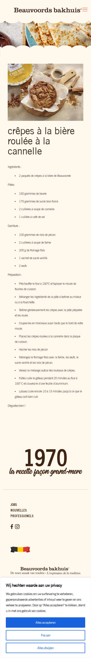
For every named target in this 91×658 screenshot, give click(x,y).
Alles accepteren (45, 622)
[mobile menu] (85, 9)
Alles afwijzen (45, 648)
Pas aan (45, 635)
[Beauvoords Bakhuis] (45, 9)
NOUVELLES (18, 510)
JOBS (13, 504)
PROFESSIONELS (22, 515)
